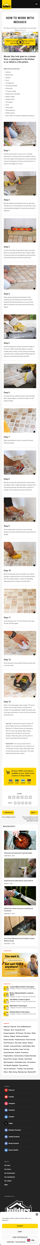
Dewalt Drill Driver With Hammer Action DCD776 (18, 881)
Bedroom (13, 1026)
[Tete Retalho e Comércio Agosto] (6, 1001)
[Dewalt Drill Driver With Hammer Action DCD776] (20, 868)
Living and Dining (22, 28)
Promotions (25, 988)
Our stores (7, 1169)
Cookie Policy (10, 1242)
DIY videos (14, 28)
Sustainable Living (20, 1062)
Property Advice (8, 1056)
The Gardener (31, 1062)
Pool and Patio (14, 1049)
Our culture (7, 1181)
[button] (37, 1214)
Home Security (30, 1039)
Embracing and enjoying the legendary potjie (18, 853)
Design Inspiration (9, 1033)
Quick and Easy (19, 1056)
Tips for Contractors (10, 1069)
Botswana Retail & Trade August (19, 1012)
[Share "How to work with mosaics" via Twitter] (14, 797)
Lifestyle (6, 1046)
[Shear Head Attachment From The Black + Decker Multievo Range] (20, 925)
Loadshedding (26, 1046)
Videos (16, 30)
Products (18, 988)
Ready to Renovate (30, 1056)
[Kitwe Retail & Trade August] (6, 1007)
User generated (28, 1069)
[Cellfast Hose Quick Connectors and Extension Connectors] (20, 895)
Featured (6, 1036)
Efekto (34, 1033)
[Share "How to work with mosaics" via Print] (30, 797)
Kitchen (24, 1043)
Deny (20, 1232)
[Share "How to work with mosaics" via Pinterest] (18, 797)
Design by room (20, 1030)
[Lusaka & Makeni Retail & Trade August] (6, 988)
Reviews (21, 1059)
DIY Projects (7, 28)
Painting (6, 1049)
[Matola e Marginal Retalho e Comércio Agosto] (6, 994)
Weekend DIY (32, 1072)
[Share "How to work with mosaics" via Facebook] (10, 797)
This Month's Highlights (11, 1065)
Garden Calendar (9, 1039)
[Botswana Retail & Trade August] (6, 1013)
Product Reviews (9, 1052)
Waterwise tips (22, 1072)
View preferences (20, 1237)
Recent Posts (32, 988)
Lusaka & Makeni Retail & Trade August (22, 987)
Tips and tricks (32, 28)
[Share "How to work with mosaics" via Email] (26, 797)
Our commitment (9, 1177)
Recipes (15, 1059)
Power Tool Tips (24, 1049)
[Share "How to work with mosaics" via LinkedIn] (22, 797)
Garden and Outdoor (22, 1036)
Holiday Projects (20, 1039)
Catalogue (12, 988)
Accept (20, 1226)
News (33, 1046)
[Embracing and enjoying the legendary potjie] (20, 840)
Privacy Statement (20, 1242)
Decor (12, 1030)
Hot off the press (9, 1043)
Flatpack (12, 1036)
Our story (7, 1165)
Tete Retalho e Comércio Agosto (20, 999)
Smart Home (28, 1059)
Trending (20, 1069)
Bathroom (7, 1026)
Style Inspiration (9, 1062)
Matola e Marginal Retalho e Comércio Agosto (22, 994)
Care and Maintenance (24, 1026)
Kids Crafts (18, 1043)
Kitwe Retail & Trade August (18, 1006)
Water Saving (13, 1072)
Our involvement (9, 1173)
